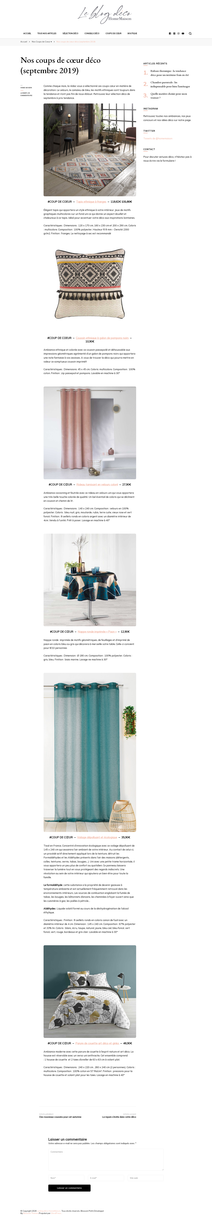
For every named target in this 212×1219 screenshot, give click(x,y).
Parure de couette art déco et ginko (97, 1043)
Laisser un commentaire (29, 94)
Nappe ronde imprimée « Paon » (97, 631)
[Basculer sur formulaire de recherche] (190, 33)
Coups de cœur (113, 33)
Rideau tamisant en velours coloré (97, 484)
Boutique (132, 33)
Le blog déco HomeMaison (49, 1211)
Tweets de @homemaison (157, 138)
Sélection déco (70, 33)
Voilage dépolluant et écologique (97, 837)
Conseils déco (92, 33)
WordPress (56, 1213)
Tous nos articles (46, 33)
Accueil (27, 33)
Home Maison (26, 87)
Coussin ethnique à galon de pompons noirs (102, 338)
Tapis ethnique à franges (91, 201)
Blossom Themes (31, 1213)
